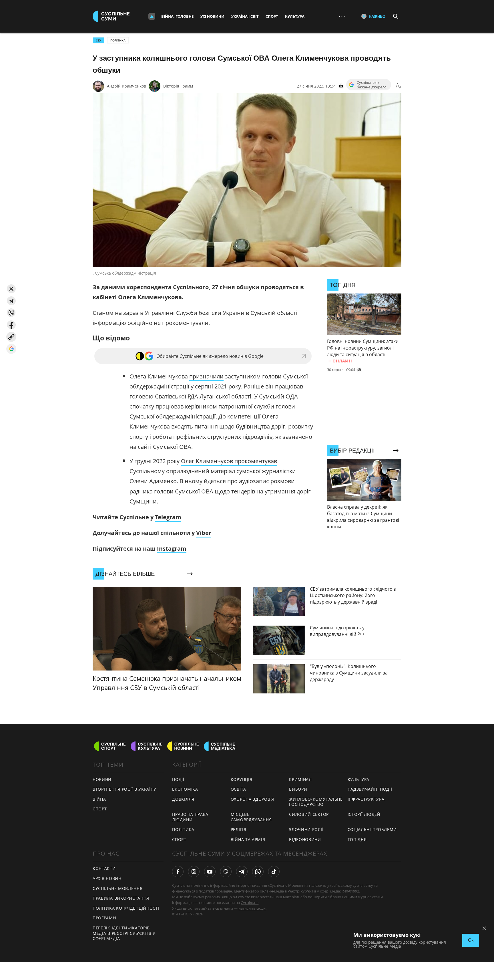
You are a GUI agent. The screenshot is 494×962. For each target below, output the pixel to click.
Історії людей (364, 814)
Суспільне (249, 902)
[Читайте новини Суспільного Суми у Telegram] (242, 871)
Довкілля (183, 799)
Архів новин (107, 878)
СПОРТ (100, 809)
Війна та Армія (248, 839)
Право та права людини (190, 817)
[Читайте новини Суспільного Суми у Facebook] (178, 871)
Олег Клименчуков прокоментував (229, 461)
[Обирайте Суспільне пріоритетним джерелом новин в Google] (11, 349)
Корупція (241, 779)
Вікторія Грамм (178, 86)
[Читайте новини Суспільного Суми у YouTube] (210, 871)
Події (178, 779)
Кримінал (300, 779)
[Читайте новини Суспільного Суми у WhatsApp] (258, 871)
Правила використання (121, 898)
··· (341, 16)
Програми (104, 918)
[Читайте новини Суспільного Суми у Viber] (226, 871)
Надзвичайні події (370, 789)
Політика (118, 40)
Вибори (298, 789)
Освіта (238, 789)
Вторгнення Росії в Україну (124, 789)
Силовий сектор (309, 814)
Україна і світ (245, 16)
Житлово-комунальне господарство (316, 801)
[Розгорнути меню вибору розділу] (151, 16)
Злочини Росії (306, 829)
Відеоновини (305, 839)
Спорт (272, 16)
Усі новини (212, 16)
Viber (203, 533)
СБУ (98, 40)
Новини (102, 779)
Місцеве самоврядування (251, 817)
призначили (206, 376)
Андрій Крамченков (126, 86)
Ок (470, 940)
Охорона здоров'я (252, 799)
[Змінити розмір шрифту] (398, 86)
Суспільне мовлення (118, 888)
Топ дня (357, 839)
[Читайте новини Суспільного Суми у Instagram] (194, 871)
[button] (11, 289)
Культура (294, 16)
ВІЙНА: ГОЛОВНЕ (177, 16)
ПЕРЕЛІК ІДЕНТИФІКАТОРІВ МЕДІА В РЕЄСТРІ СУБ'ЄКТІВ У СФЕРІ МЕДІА (124, 933)
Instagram (171, 548)
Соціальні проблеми (372, 829)
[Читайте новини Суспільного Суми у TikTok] (274, 871)
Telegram (168, 517)
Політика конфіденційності (126, 908)
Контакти (104, 868)
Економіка (185, 789)
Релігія (238, 829)
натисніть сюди (252, 908)
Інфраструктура (366, 799)
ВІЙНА (99, 799)
